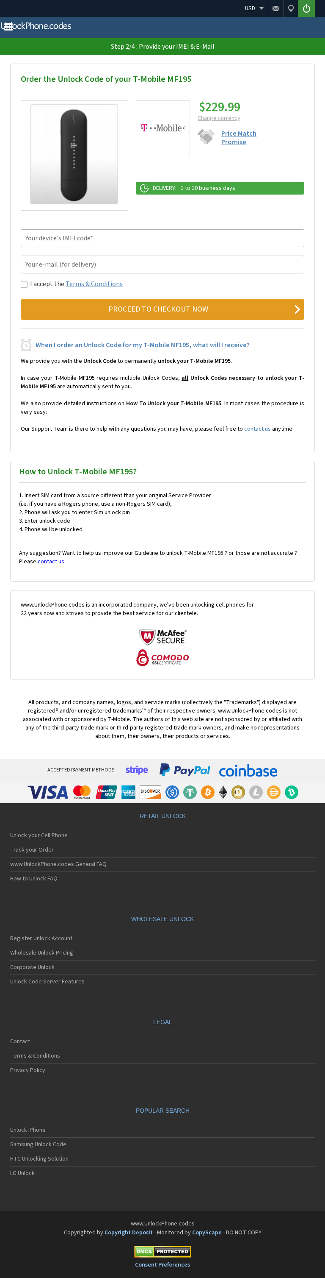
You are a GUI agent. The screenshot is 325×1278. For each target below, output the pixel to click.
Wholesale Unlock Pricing (41, 953)
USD (250, 8)
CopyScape (207, 1232)
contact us (257, 429)
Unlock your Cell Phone (39, 835)
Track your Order (32, 850)
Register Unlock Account (41, 938)
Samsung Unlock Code (38, 1144)
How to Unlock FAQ (34, 878)
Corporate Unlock (32, 967)
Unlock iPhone (28, 1130)
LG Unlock (22, 1173)
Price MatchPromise (238, 138)
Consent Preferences (162, 1265)
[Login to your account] (306, 8)
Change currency (219, 118)
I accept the (76, 284)
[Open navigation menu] (8, 29)
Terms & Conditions (94, 284)
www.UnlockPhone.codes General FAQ (58, 864)
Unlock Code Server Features (47, 981)
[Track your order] (291, 8)
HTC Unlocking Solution (39, 1159)
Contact (20, 1041)
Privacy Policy (27, 1070)
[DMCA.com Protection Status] (162, 1253)
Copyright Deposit (129, 1232)
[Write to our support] (276, 8)
